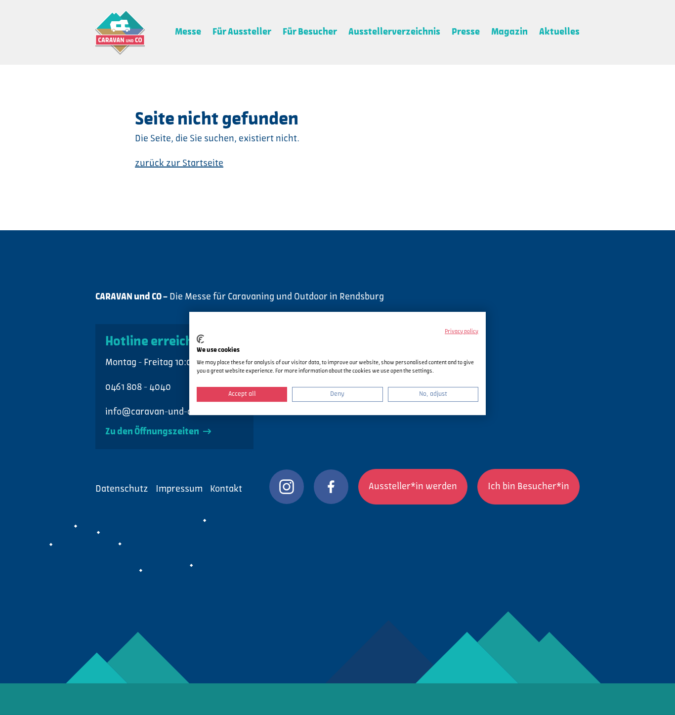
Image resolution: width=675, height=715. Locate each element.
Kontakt (226, 489)
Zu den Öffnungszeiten (153, 432)
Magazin (509, 32)
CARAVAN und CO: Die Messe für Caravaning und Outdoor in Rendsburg (120, 32)
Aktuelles (559, 32)
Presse (466, 32)
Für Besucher (310, 32)
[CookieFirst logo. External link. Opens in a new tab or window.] (200, 339)
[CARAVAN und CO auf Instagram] (286, 486)
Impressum (179, 489)
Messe (188, 32)
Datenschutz (121, 489)
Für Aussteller (241, 32)
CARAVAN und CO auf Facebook (331, 486)
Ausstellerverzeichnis (394, 32)
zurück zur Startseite (179, 163)
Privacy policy (461, 332)
